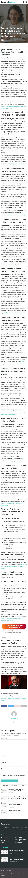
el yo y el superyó (5, 840)
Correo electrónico (6, 762)
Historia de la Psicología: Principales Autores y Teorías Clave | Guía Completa (17, 797)
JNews (5, 873)
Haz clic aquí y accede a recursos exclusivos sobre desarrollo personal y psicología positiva (13, 698)
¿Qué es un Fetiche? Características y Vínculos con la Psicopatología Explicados (16, 804)
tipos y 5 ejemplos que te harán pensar (20, 840)
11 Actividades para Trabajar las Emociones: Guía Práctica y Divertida (16, 811)
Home (2, 43)
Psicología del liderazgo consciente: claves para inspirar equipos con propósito (17, 852)
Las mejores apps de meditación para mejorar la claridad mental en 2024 (17, 858)
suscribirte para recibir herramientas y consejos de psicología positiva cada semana (13, 363)
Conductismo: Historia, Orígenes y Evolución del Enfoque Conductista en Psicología (16, 791)
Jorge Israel (8, 40)
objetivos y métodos (20, 837)
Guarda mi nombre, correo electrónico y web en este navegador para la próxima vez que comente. (14, 776)
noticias (6, 43)
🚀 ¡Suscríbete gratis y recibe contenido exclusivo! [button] (14, 626)
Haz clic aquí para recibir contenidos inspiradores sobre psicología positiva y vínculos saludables (13, 460)
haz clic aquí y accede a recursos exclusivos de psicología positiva (14, 566)
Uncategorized (18, 842)
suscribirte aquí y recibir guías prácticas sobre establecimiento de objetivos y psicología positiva (13, 412)
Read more (3, 832)
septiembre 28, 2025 (17, 40)
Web (2, 768)
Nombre (3, 756)
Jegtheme (4, 875)
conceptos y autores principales (6, 838)
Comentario (4, 738)
